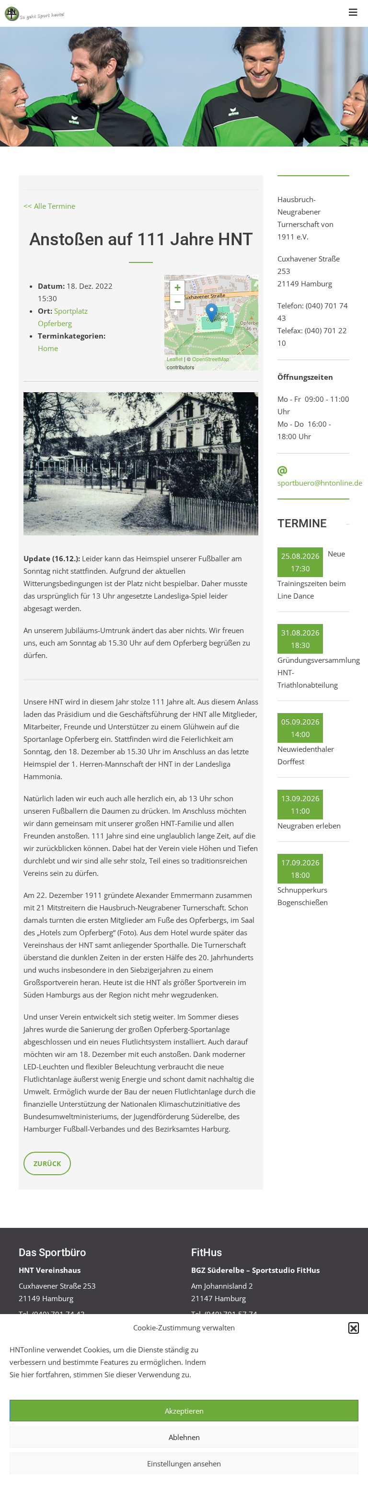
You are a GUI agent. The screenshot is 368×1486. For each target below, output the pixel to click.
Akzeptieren (184, 1411)
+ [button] (177, 288)
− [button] (177, 302)
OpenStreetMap (210, 359)
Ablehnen (184, 1437)
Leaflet (175, 359)
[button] (353, 1327)
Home (48, 348)
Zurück (47, 1163)
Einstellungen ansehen (184, 1463)
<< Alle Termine (49, 206)
